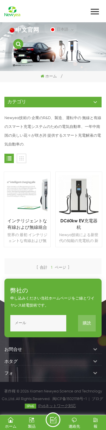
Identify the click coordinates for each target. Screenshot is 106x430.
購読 (87, 323)
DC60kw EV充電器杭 (78, 224)
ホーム (51, 76)
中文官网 (27, 30)
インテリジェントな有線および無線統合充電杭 (27, 225)
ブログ (97, 399)
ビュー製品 (30, 203)
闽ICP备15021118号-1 (69, 399)
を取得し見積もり (53, 419)
